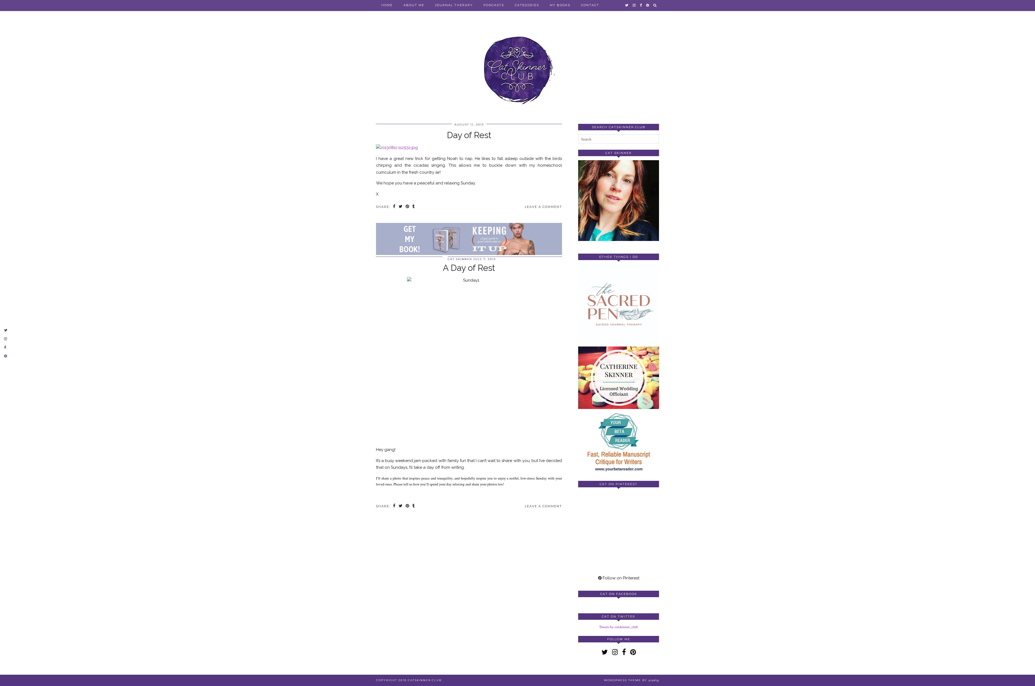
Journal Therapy (454, 5)
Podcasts (494, 5)
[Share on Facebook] (394, 206)
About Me (413, 5)
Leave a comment (543, 207)
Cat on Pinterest (618, 484)
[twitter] (627, 5)
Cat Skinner (460, 259)
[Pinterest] (598, 511)
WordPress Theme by (631, 680)
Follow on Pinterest (620, 578)
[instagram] (634, 5)
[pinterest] (648, 5)
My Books (560, 5)
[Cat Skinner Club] (517, 65)
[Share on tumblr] (414, 206)
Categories (527, 5)
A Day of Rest (469, 268)
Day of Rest (469, 135)
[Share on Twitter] (400, 206)
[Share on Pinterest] (407, 206)
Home (387, 5)
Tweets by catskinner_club (618, 626)
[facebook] (641, 5)
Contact (590, 5)
